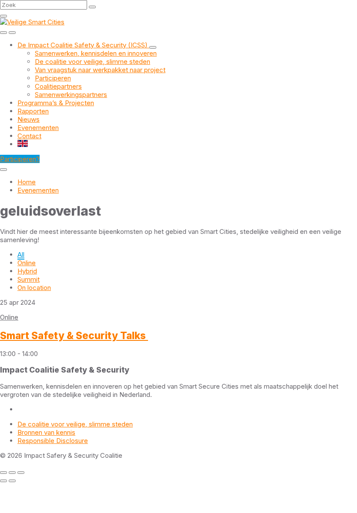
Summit (28, 279)
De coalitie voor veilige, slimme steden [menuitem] (75, 424)
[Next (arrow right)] (12, 481)
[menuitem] (83, 45)
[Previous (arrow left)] (3, 481)
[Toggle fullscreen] (12, 472)
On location (34, 287)
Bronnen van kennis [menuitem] (46, 432)
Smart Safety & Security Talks (74, 335)
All (20, 254)
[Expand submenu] (152, 47)
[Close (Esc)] (3, 472)
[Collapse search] (3, 16)
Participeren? (20, 159)
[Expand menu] (12, 32)
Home (26, 182)
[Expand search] (3, 32)
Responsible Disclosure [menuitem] (52, 440)
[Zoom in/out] (20, 472)
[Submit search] (92, 7)
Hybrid (27, 271)
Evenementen (38, 190)
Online (26, 263)
